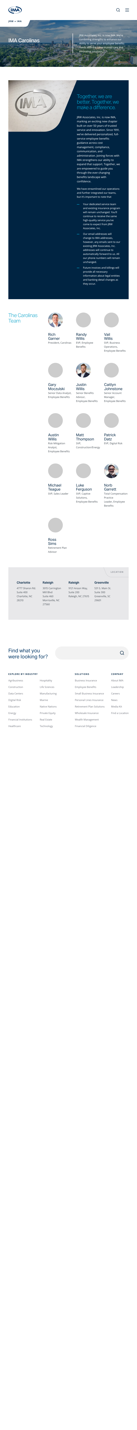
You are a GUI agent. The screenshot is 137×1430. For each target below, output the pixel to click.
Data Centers (15, 693)
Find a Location (120, 713)
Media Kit (116, 706)
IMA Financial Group (15, 10)
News (114, 700)
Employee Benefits (85, 687)
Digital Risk (14, 700)
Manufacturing (48, 693)
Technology (46, 726)
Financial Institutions (20, 719)
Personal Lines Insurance (89, 700)
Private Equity (48, 713)
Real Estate (46, 719)
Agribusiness (15, 680)
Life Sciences (47, 687)
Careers (115, 693)
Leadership (117, 687)
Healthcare (14, 726)
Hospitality (46, 680)
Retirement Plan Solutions (90, 706)
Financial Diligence (85, 726)
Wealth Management (87, 719)
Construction (15, 687)
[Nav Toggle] (127, 10)
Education (14, 706)
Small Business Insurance (89, 693)
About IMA (117, 680)
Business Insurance (86, 680)
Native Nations (48, 706)
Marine (44, 700)
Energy (12, 713)
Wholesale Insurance (87, 713)
